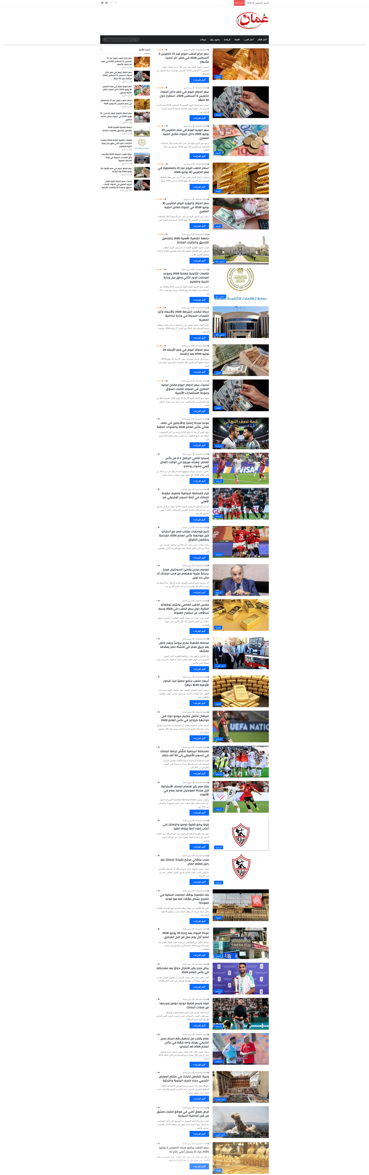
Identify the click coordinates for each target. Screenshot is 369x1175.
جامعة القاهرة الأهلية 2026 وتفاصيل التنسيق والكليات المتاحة (185, 240)
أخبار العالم (262, 39)
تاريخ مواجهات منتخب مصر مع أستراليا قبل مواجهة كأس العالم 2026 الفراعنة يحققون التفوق (184, 535)
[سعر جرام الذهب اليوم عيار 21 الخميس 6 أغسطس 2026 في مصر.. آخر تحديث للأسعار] (142, 62)
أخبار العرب (249, 39)
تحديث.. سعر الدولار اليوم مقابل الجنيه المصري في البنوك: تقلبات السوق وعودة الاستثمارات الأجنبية (185, 389)
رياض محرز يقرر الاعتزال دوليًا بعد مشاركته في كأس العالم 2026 (183, 970)
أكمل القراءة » (199, 80)
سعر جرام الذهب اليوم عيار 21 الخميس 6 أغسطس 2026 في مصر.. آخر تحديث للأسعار (184, 57)
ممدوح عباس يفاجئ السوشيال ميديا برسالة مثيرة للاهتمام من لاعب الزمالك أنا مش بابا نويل (183, 573)
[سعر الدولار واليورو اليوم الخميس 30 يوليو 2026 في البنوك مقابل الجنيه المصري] (142, 117)
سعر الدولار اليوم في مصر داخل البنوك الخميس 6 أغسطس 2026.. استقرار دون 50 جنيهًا (184, 95)
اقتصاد (237, 39)
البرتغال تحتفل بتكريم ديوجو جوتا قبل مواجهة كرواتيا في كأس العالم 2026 (185, 718)
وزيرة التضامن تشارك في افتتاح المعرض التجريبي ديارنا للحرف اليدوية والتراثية (184, 1078)
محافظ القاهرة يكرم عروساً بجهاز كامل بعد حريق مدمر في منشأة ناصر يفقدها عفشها (184, 647)
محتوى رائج (215, 39)
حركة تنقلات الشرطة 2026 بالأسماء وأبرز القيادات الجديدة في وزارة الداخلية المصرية (183, 315)
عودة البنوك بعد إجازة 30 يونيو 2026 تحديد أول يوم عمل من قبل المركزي (185, 935)
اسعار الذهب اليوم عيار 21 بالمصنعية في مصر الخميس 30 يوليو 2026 (204, 3)
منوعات (203, 39)
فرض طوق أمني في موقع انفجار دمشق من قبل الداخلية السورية (183, 1113)
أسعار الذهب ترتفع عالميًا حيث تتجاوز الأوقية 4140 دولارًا (186, 683)
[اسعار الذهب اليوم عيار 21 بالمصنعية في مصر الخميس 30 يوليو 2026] (142, 104)
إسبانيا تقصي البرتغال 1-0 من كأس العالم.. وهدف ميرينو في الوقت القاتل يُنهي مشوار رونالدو (184, 462)
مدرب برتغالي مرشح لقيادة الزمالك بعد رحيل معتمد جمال (184, 861)
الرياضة (227, 39)
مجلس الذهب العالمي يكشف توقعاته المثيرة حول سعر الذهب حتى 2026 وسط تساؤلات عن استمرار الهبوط (184, 608)
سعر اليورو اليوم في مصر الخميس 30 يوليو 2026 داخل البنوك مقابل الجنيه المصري (185, 134)
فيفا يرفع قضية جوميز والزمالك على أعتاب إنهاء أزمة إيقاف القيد (186, 826)
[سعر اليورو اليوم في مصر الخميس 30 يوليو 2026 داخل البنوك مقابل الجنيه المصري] (142, 90)
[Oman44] (252, 21)
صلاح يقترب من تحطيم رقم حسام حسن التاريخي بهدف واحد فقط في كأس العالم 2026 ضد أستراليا (184, 1042)
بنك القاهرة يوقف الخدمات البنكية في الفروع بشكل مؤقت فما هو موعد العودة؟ (184, 898)
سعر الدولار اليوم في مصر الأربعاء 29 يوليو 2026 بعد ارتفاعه (186, 351)
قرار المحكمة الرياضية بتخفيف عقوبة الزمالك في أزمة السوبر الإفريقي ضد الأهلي (185, 497)
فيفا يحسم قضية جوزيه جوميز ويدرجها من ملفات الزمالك (184, 1005)
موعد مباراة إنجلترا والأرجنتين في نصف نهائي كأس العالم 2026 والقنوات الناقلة (183, 425)
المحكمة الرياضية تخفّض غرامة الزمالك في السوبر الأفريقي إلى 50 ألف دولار (184, 753)
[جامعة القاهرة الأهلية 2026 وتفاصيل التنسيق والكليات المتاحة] (142, 131)
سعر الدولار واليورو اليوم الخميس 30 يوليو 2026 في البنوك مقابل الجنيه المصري (185, 207)
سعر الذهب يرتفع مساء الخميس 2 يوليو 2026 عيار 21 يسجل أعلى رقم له (184, 1149)
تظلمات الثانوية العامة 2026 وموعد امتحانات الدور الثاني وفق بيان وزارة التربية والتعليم (186, 277)
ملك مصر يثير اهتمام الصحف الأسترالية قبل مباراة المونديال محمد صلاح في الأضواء (185, 790)
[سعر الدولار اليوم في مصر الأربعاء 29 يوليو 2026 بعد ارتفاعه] (142, 172)
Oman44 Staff (201, 50)
